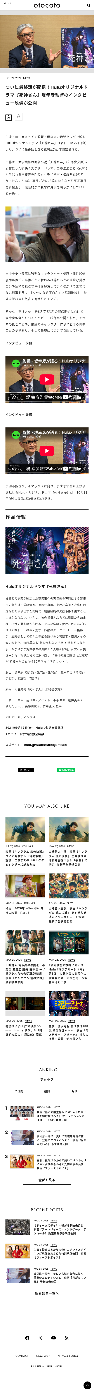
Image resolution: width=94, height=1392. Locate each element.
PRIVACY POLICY (67, 1356)
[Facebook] (27, 1338)
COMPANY (43, 1356)
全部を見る (47, 1180)
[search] (89, 5)
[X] (40, 1338)
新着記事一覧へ (47, 1293)
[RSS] (66, 1338)
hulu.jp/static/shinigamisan (45, 745)
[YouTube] (53, 1338)
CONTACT (22, 1356)
